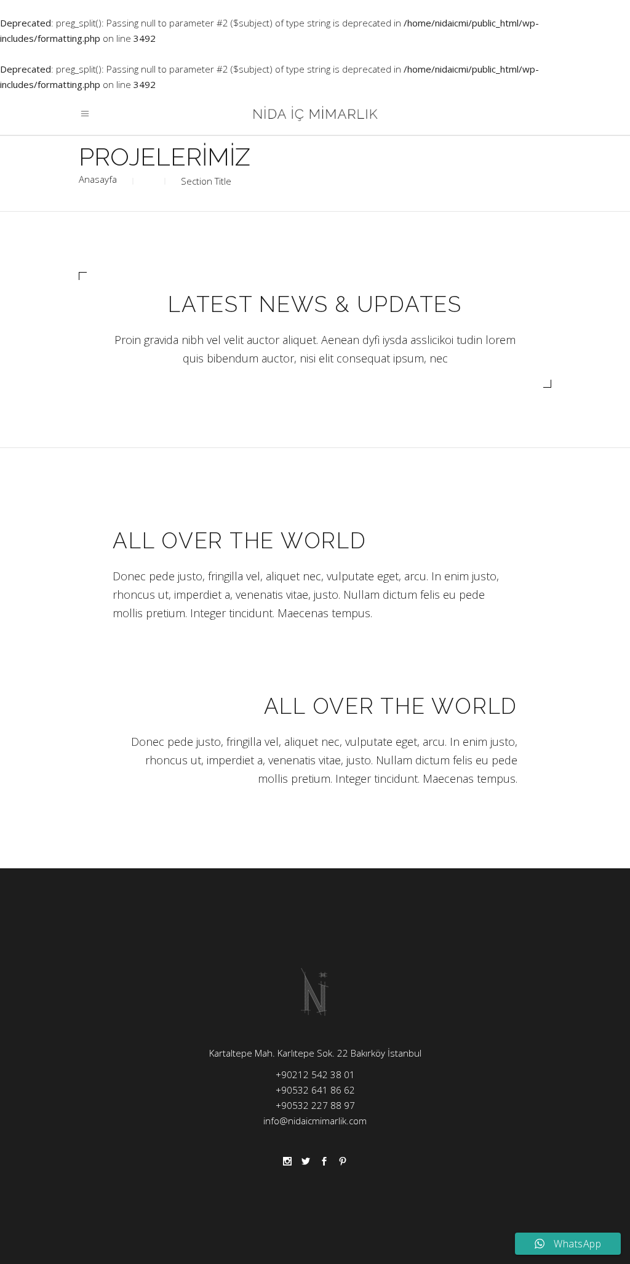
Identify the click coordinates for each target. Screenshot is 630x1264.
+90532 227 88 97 (315, 1105)
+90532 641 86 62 (315, 1090)
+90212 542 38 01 (315, 1074)
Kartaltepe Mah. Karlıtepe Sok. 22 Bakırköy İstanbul (315, 1053)
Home (98, 181)
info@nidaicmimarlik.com (315, 1120)
